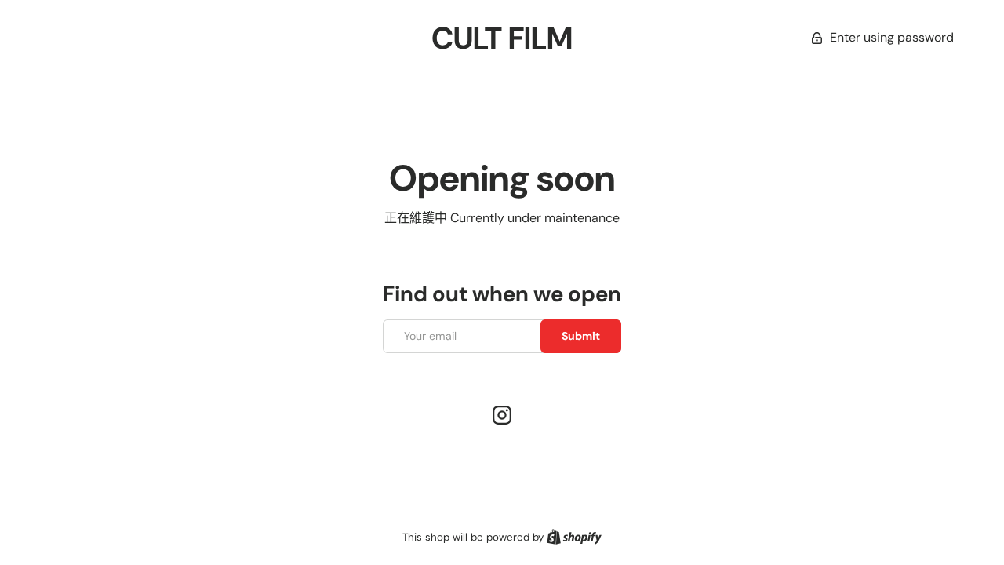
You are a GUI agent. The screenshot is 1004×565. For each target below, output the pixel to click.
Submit (581, 336)
